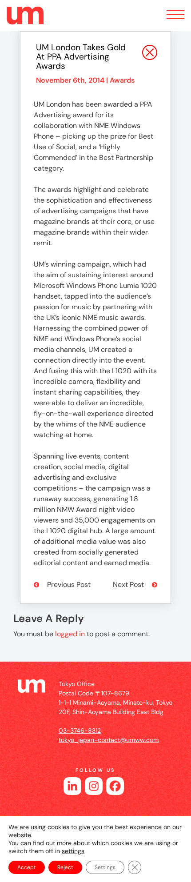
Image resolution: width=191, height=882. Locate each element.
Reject (65, 867)
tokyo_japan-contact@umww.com (109, 740)
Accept (26, 867)
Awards (122, 80)
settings (73, 851)
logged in (70, 634)
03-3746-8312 (80, 730)
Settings (105, 867)
